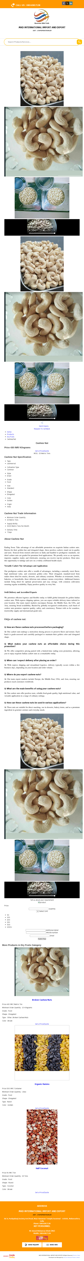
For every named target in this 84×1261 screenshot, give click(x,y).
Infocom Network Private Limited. (71, 1257)
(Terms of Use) (76, 1255)
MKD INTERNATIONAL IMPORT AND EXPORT (42, 28)
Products (10, 434)
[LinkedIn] (71, 4)
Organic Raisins (42, 1084)
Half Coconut (42, 1168)
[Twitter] (67, 4)
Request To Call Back (42, 429)
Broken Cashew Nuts (42, 1000)
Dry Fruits (10, 437)
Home (9, 432)
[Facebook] (64, 4)
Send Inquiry (43, 426)
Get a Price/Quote (42, 451)
